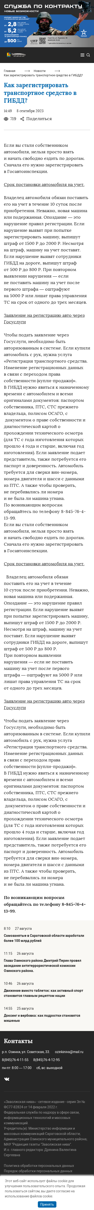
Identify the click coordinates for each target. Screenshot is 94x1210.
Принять (47, 1204)
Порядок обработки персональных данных (38, 1171)
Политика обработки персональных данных (39, 1166)
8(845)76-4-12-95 (46, 1060)
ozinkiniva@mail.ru (69, 1052)
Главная (9, 71)
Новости (40, 71)
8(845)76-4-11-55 (15, 1060)
